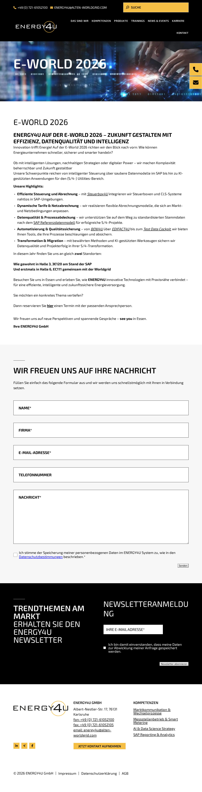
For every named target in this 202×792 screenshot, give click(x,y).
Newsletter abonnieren (174, 663)
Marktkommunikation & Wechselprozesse (152, 711)
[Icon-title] (16, 746)
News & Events (158, 20)
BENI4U (97, 229)
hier (50, 305)
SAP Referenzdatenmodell (54, 222)
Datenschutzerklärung (99, 773)
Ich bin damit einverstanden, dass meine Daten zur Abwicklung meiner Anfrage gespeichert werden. (145, 648)
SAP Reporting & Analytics (154, 734)
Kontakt (182, 32)
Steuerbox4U (97, 194)
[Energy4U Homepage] (39, 27)
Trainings (138, 20)
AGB (125, 773)
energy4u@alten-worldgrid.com (80, 7)
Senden (183, 565)
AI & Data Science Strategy (154, 728)
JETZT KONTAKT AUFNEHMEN (99, 746)
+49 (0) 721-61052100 (33, 7)
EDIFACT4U (121, 229)
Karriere (178, 20)
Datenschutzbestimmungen (41, 557)
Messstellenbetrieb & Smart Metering (155, 720)
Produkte (121, 20)
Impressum (67, 773)
